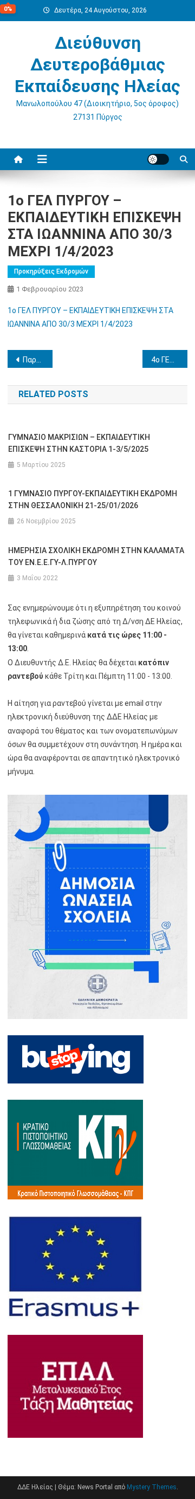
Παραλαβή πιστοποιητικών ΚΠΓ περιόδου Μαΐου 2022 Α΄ (38, 359)
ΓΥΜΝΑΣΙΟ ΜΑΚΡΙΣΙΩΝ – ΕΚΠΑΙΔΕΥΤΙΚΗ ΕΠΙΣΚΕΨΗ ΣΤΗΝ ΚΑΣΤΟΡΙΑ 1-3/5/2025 (79, 443)
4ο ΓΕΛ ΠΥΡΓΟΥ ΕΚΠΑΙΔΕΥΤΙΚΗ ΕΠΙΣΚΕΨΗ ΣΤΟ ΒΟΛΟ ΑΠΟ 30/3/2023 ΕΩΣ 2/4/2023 (169, 359)
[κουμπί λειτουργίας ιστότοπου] (158, 159)
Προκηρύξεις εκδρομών (51, 271)
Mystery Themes (152, 1487)
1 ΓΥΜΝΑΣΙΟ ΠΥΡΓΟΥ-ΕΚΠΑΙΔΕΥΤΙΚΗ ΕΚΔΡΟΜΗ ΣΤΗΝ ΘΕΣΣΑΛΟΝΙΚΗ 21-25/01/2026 (92, 499)
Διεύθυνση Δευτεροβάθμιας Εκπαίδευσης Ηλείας (97, 64)
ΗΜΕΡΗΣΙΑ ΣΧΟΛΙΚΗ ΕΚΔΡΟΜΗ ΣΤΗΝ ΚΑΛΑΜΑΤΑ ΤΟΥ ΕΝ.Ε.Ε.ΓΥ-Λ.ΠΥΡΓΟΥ (96, 556)
